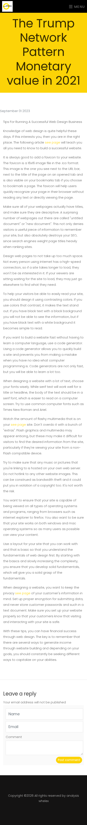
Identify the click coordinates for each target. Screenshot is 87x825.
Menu (79, 6)
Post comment (69, 760)
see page (52, 142)
